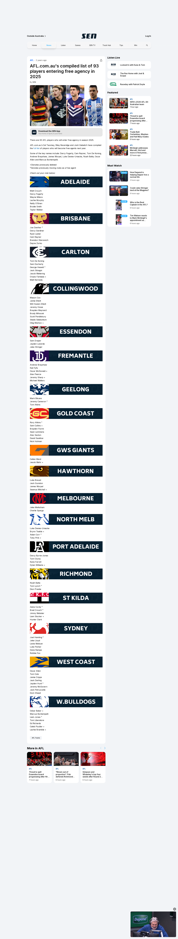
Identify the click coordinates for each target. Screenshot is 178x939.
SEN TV (92, 45)
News (48, 45)
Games (78, 45)
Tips (121, 45)
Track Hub (107, 45)
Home (34, 45)
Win (135, 45)
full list (36, 148)
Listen (63, 45)
